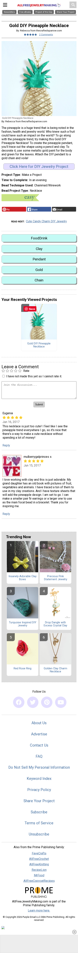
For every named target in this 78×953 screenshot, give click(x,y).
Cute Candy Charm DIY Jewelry (46, 221)
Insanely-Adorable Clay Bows (23, 578)
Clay (39, 249)
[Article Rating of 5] (30, 34)
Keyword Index (39, 778)
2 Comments (46, 34)
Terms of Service (39, 823)
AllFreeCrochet (39, 859)
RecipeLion (39, 870)
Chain (39, 280)
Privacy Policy (39, 789)
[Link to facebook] (18, 702)
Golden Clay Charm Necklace (55, 670)
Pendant (39, 259)
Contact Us (39, 745)
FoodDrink (39, 238)
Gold (39, 270)
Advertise (39, 734)
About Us (39, 723)
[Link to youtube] (60, 702)
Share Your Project (39, 801)
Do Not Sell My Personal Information (39, 767)
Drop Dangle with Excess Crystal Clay (55, 624)
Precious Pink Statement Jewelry (55, 578)
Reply (6, 445)
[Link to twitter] (32, 702)
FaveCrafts (39, 853)
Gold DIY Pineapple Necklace (39, 345)
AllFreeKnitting (39, 864)
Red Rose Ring (22, 668)
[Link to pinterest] (46, 702)
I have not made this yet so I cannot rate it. (34, 376)
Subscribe (39, 812)
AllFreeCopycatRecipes (39, 881)
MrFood (39, 875)
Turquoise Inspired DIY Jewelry (22, 624)
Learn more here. (39, 910)
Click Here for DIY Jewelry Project (39, 166)
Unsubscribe (39, 834)
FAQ (39, 756)
